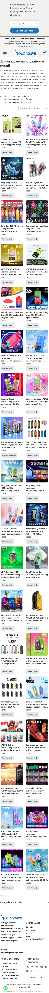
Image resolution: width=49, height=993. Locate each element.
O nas (28, 936)
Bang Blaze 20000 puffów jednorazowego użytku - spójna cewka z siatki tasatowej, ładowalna (37, 707)
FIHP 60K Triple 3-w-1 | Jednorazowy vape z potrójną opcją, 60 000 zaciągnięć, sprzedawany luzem (36, 880)
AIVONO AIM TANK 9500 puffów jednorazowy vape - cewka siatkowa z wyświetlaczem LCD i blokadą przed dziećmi (37, 663)
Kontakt (29, 927)
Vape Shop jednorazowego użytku (14, 96)
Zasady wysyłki (8, 972)
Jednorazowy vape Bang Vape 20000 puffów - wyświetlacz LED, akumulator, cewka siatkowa (37, 317)
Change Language (24, 31)
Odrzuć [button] (29, 46)
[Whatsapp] (5, 988)
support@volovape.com (12, 952)
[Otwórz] (5, 53)
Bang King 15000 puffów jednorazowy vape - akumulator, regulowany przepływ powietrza (35, 793)
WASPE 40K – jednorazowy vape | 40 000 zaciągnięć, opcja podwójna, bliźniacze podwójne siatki (11, 144)
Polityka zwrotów (9, 969)
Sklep (28, 933)
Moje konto (31, 930)
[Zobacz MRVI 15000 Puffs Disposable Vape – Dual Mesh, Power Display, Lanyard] (37, 384)
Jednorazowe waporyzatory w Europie (16, 99)
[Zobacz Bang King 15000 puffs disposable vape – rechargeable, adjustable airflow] (37, 774)
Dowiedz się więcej (9, 455)
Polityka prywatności (11, 975)
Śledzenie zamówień (35, 939)
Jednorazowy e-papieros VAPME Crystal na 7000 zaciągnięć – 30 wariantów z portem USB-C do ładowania (12, 447)
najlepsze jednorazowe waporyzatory (8, 925)
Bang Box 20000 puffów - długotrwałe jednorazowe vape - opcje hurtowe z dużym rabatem (12, 231)
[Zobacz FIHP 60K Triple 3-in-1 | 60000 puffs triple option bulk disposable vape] (37, 860)
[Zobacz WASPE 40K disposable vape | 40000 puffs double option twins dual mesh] (12, 125)
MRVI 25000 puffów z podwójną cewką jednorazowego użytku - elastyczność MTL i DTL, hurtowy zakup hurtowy (12, 274)
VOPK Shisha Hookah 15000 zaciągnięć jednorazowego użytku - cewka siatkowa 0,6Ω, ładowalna (12, 836)
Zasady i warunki (9, 978)
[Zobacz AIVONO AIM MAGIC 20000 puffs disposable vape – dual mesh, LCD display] (37, 341)
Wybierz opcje (7, 152)
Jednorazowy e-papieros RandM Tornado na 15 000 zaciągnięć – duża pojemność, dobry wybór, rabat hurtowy (37, 144)
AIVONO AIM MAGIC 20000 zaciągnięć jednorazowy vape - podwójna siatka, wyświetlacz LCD (35, 361)
